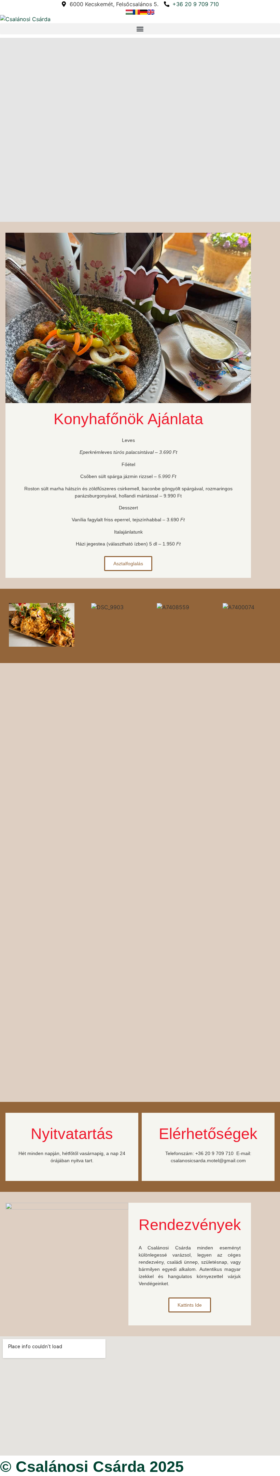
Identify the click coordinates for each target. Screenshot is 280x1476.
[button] (140, 28)
